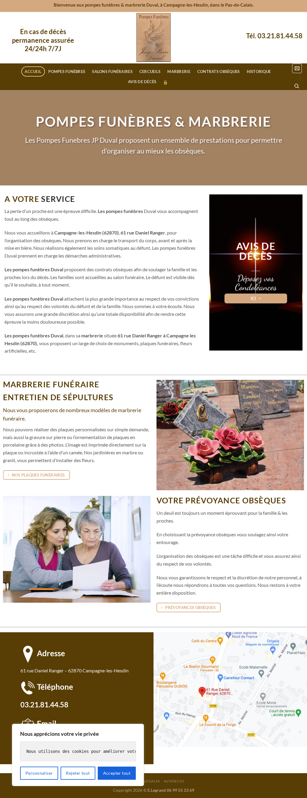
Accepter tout (116, 773)
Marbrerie (178, 71)
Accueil (33, 71)
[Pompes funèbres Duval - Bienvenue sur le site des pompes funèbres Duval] (153, 37)
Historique (259, 71)
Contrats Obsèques (218, 71)
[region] (78, 755)
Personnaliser (39, 773)
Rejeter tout (78, 773)
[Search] (297, 86)
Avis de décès (142, 81)
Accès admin (165, 82)
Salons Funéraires (112, 71)
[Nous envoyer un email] (297, 68)
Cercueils (149, 71)
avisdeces (174, 781)
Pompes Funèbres (66, 71)
